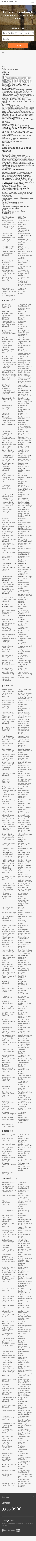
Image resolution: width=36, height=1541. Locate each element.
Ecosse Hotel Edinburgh (22, 406)
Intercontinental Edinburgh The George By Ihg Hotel (8, 235)
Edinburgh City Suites (23, 414)
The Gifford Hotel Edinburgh (8, 620)
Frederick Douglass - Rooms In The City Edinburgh (9, 828)
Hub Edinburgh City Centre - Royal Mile (8, 884)
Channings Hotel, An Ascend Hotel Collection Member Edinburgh (25, 380)
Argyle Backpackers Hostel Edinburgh (8, 1211)
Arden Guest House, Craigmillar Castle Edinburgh (9, 721)
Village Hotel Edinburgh (22, 669)
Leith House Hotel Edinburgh (8, 917)
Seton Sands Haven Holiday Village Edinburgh (8, 1425)
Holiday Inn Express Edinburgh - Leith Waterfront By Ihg (8, 861)
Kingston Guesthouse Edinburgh (22, 908)
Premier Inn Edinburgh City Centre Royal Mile (24, 992)
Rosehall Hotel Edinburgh (23, 579)
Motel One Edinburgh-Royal (7, 945)
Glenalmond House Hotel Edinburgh (24, 456)
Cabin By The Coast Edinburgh (24, 1228)
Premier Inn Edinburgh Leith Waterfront (23, 997)
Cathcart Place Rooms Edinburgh (8, 1241)
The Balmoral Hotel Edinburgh (8, 267)
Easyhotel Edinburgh (9, 1144)
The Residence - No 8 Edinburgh (24, 1462)
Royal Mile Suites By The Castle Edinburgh (25, 257)
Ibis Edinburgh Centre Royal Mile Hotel (8, 889)
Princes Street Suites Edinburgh (9, 564)
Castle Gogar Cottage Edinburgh (9, 1235)
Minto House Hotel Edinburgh (8, 938)
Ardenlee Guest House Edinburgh (24, 720)
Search (18, 46)
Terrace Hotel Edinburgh (6, 1160)
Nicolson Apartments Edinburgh (25, 536)
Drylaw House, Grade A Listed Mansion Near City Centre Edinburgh (25, 1284)
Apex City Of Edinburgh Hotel (23, 350)
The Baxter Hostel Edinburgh (24, 1437)
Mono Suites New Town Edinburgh (24, 938)
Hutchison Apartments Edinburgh (22, 1340)
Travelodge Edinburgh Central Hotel (8, 1102)
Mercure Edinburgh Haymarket (25, 523)
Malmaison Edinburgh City (23, 519)
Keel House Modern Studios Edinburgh (8, 1356)
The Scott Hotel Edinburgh (7, 650)
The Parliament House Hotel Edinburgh (23, 1064)
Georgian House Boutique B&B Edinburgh (23, 451)
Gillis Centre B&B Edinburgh (24, 831)
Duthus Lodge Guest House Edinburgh (25, 402)
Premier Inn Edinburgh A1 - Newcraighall (23, 983)
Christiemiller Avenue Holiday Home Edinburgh (24, 1241)
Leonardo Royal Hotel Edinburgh (23, 510)
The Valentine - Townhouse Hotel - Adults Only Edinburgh (8, 1078)
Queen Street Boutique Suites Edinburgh (23, 248)
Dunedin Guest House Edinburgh (24, 399)
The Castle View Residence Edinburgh (23, 1442)
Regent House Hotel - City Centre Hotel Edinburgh (9, 1014)
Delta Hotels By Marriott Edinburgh (24, 395)
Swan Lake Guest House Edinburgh (8, 1050)
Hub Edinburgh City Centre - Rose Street (25, 881)
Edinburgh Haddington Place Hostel (24, 1301)
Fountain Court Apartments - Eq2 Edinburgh (8, 433)
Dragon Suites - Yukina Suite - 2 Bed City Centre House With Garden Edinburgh (9, 1278)
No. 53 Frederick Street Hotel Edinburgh (23, 957)
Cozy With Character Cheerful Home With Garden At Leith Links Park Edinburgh (25, 1261)
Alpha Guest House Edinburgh (24, 717)
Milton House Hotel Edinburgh (24, 934)
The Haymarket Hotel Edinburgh (9, 1059)
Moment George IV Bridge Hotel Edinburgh (8, 528)
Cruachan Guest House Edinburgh (24, 791)
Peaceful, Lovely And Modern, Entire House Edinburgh (25, 1394)
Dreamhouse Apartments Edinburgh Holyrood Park (25, 1277)
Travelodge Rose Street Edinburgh (8, 1118)
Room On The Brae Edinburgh (24, 1017)
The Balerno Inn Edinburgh (7, 1437)
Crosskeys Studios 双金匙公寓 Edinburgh (9, 1272)
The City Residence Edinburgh (8, 1056)
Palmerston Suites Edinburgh (24, 557)
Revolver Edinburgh (8, 1411)
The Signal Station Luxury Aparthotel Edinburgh (24, 651)
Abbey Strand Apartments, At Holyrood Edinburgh (9, 332)
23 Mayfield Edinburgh (22, 218)
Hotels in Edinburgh (18, 12)
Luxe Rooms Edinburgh (6, 1374)
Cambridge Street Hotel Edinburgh (8, 1231)
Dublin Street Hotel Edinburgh (8, 1289)
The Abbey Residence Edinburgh (21, 1051)
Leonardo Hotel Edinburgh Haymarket (7, 511)
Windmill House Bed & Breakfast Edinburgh (25, 1485)
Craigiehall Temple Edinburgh (8, 1268)
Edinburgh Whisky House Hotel (8, 816)
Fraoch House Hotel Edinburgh (24, 443)
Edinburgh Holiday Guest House (24, 808)
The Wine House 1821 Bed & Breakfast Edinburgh (9, 662)
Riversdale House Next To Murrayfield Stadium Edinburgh (25, 1412)
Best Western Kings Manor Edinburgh (8, 755)
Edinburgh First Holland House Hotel (25, 1145)
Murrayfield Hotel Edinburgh (24, 532)
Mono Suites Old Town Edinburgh (7, 941)
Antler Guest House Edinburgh (24, 346)
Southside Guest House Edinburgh (24, 591)
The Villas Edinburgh (9, 1470)
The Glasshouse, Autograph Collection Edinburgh (9, 278)
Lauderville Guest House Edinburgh (24, 503)
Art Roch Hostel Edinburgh (23, 221)
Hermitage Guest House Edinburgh (8, 857)
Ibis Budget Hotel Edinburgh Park (24, 884)
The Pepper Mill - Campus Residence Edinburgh (8, 1069)
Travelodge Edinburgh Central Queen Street (8, 1108)
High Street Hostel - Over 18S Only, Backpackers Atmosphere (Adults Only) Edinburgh (8, 1342)
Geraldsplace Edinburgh (22, 1322)
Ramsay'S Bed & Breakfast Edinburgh (9, 1156)
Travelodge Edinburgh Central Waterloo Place (24, 1108)
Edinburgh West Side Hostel (9, 1315)
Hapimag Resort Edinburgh (23, 464)
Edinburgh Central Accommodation (8, 1297)
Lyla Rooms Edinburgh (6, 240)
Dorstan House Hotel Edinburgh (25, 800)
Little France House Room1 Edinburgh (8, 1371)
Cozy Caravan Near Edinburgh (24, 1255)
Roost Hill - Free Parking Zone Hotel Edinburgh (8, 1021)
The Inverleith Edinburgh (23, 1450)
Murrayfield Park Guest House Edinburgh (23, 946)
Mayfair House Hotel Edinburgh (25, 1148)
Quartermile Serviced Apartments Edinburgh (25, 1407)
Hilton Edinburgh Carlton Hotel (24, 474)
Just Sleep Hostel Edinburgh (7, 1352)
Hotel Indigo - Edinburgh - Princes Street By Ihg (8, 486)
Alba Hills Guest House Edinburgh (24, 713)
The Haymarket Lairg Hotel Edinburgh (25, 1059)
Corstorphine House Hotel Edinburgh (25, 780)
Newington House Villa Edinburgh (24, 1389)
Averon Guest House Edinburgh (9, 740)
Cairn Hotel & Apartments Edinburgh (6, 767)
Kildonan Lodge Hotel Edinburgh (7, 499)
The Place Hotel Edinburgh (23, 631)
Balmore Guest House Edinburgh (8, 750)
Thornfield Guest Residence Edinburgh (24, 1088)
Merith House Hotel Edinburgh (8, 934)
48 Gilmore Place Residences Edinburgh (24, 1191)
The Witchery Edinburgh (22, 289)
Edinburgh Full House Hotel (7, 808)
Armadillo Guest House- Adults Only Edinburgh (24, 1211)
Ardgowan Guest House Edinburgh (24, 724)
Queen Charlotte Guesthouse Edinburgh (23, 1008)
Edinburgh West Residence (23, 421)
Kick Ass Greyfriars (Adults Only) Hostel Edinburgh (8, 1362)
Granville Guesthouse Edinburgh (22, 839)
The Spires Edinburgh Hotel (23, 1069)
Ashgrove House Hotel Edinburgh (23, 737)
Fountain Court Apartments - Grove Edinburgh (24, 433)
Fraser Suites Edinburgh (6, 447)
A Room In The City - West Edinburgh (25, 694)
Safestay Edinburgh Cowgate (24, 1417)
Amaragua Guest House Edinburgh (8, 221)
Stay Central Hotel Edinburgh (8, 1039)
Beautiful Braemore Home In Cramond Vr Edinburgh (25, 750)
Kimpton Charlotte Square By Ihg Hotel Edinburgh (25, 235)
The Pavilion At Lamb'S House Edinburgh (7, 1459)
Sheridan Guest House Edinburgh (8, 583)
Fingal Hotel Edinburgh (22, 225)
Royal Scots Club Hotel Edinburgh (23, 1020)
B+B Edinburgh (7, 361)
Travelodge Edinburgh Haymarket (22, 1113)
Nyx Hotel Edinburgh (9, 552)
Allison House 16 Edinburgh (7, 342)
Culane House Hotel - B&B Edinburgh (25, 391)
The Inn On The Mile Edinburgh (9, 624)
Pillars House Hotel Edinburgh (8, 973)
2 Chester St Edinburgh (22, 1183)
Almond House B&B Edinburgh (24, 1202)
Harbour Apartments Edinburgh (25, 1326)
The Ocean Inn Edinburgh (23, 1454)
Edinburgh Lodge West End (24, 418)
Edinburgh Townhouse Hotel (24, 812)
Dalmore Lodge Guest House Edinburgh (23, 796)
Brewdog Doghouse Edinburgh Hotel (8, 371)
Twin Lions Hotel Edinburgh (23, 1164)
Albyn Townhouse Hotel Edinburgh (8, 338)
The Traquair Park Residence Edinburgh (24, 1466)
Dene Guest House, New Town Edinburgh (8, 801)
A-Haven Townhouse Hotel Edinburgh (25, 698)
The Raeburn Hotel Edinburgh (8, 635)
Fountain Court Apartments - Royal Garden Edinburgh (24, 438)
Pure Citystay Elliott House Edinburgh (8, 1007)
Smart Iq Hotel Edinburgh (23, 587)
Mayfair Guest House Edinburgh (9, 1380)
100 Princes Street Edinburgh (8, 218)
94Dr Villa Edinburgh (9, 1196)
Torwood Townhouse (25, 1474)
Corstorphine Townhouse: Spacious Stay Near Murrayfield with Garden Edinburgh (8, 1258)
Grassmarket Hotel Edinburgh (8, 460)
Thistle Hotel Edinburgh (6, 1087)
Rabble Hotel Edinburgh (22, 564)
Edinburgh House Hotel (8, 812)
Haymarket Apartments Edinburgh (6, 468)
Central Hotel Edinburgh (6, 379)
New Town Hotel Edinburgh (7, 536)
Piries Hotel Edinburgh (22, 973)
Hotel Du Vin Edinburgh (22, 482)
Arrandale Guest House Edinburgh (8, 737)
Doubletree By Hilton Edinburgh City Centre (9, 399)
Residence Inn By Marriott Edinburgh (24, 568)
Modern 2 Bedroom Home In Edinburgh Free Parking (24, 1381)
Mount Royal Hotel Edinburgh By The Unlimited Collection (25, 528)
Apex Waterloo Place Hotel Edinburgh (9, 357)
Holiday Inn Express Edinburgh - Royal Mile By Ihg (25, 861)
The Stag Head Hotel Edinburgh (9, 1465)
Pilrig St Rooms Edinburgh (23, 1398)
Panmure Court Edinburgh (7, 1393)
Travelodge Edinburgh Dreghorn (9, 1113)
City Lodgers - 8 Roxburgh (7, 1246)
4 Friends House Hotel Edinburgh (23, 1187)
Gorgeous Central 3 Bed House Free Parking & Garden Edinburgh (8, 1328)
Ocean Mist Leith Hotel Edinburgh (24, 553)
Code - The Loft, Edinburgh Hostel (8, 1250)
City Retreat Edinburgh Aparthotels (6, 386)
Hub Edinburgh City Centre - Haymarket (25, 877)
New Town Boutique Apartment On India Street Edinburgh (25, 951)
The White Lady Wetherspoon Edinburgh (23, 1082)
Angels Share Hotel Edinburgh (24, 342)
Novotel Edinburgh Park (24, 549)
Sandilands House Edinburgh (24, 1024)
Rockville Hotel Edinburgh (23, 1013)
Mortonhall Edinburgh (6, 1385)
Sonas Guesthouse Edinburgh (24, 1032)
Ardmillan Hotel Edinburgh (23, 1135)
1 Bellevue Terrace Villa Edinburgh (8, 1183)
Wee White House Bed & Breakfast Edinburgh (24, 1168)
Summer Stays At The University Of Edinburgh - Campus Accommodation (25, 1045)
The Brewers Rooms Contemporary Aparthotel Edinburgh (8, 612)
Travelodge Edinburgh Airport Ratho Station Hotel (24, 1097)
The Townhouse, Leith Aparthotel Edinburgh (23, 656)
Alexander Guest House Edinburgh (24, 338)
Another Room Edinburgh (7, 346)
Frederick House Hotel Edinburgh (23, 447)
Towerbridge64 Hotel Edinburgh (25, 1093)
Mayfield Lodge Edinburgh (7, 1152)
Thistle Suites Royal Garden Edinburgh (24, 661)
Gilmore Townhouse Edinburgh (25, 835)
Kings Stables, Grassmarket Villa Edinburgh (24, 1362)
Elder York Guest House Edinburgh (24, 816)
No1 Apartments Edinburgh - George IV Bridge (8, 544)
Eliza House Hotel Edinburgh (8, 819)
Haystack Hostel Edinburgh (7, 1334)
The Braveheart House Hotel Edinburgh (7, 1442)
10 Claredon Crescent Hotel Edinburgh (7, 306)
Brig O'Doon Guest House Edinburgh (8, 763)
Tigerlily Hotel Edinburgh (23, 665)
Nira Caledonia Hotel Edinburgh (9, 540)
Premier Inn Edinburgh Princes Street (24, 1003)
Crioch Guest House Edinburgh (25, 787)
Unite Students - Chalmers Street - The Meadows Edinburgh (24, 1119)
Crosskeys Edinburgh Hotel (9, 791)
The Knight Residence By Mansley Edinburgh (8, 628)
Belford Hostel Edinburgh (7, 1220)
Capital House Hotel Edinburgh (8, 774)
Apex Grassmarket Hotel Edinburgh (24, 354)
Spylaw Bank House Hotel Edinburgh (8, 1036)
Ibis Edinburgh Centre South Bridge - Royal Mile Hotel (25, 889)
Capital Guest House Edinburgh (25, 770)
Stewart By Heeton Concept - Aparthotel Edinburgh (9, 599)
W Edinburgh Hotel (8, 296)
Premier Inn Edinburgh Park (7, 1002)
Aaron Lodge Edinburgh (22, 327)
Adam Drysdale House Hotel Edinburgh (7, 706)
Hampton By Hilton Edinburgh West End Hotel (25, 844)
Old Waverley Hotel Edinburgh (24, 965)
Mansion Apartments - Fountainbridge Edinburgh (25, 1375)
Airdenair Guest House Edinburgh (8, 713)
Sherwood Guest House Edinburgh (24, 583)
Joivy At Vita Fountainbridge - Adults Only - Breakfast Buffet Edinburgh (24, 901)
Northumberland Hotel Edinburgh (8, 965)
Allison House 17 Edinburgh (7, 717)
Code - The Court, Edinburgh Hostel (24, 1246)
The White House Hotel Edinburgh (24, 1471)
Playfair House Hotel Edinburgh (9, 977)
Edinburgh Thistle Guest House (8, 1148)
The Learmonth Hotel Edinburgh (25, 1160)
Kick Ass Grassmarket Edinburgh (22, 1357)
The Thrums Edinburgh (22, 1072)
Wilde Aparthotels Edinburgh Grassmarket (8, 679)
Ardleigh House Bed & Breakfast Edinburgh (8, 729)
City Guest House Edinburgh (24, 776)
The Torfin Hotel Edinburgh (7, 656)
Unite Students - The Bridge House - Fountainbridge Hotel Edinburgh (25, 1478)
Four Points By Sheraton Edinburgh (9, 443)
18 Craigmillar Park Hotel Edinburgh (24, 305)
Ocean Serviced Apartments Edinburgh (7, 557)
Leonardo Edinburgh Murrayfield (25, 506)
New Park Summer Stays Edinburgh (24, 1385)
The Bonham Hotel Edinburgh (24, 267)
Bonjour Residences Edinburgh (25, 1224)
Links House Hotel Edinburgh (24, 1367)
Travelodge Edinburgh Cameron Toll (9, 1164)
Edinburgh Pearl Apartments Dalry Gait (24, 1307)
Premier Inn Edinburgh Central (24, 987)
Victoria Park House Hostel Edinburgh (8, 1484)
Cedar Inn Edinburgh (25, 773)
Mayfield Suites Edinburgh (23, 926)
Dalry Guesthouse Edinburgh (24, 1272)
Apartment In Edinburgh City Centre (23, 1206)
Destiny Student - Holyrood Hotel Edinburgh (24, 1140)
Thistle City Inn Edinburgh (7, 1475)
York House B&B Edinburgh (7, 1173)
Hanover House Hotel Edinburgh (25, 849)
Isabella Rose (22, 1344)
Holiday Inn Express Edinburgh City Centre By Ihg (8, 867)
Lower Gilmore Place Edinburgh (25, 1371)
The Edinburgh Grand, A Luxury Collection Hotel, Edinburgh (23, 272)
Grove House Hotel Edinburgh (8, 464)
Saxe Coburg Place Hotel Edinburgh (24, 1421)
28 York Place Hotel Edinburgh (24, 690)
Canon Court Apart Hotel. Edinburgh (24, 371)
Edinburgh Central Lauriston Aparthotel (25, 1297)
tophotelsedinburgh (9, 1)
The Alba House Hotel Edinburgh (7, 605)
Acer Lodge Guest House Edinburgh (24, 331)
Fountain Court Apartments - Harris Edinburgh (8, 438)
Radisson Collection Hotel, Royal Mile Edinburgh (8, 253)
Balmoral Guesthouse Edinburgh (22, 745)
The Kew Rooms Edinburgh (7, 1454)
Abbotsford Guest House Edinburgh (8, 701)
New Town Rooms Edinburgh (8, 1389)
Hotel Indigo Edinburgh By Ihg (24, 486)
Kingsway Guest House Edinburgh (8, 503)
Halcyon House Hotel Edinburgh (9, 844)
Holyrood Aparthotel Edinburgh (25, 478)
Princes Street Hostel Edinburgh (9, 1406)
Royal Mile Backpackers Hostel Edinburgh (8, 1417)
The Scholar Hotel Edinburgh (8, 647)
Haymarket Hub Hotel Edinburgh (7, 853)
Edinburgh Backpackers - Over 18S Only (24, 1292)
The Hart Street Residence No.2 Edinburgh (7, 1447)
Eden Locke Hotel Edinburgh (24, 410)
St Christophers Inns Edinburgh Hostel (25, 1036)
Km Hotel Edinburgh (9, 913)
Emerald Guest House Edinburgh (24, 819)
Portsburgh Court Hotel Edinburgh (24, 1152)
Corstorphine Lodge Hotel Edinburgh (25, 784)
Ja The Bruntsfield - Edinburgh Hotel (8, 495)
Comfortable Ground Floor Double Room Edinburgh (25, 1250)
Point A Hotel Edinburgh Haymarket (22, 977)
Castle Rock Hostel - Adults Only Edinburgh (24, 1236)
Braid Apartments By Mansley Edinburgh (25, 367)
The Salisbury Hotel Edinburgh (24, 639)
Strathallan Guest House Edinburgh (24, 1039)
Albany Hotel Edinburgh (22, 335)
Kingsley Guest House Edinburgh (24, 499)
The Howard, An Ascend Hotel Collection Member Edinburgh (24, 283)
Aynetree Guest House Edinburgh (24, 740)
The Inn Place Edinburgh (22, 624)
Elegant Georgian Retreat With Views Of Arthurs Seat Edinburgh (24, 1317)
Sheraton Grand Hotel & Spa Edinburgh (7, 262)
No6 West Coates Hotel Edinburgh (24, 961)
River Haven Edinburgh (22, 1156)
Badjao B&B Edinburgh (22, 1216)
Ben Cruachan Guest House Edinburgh (25, 1220)
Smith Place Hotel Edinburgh (24, 1028)
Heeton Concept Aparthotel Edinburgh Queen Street (24, 469)
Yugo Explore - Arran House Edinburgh (9, 1125)
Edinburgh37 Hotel (8, 424)
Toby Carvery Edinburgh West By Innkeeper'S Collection (8, 1094)
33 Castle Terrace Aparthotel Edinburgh (24, 317)
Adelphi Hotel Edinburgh (22, 705)
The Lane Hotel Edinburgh (23, 628)
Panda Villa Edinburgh (22, 561)
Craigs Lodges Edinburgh (23, 1268)
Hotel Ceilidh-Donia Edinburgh (8, 871)
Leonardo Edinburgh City (25, 917)
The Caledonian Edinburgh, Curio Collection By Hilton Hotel (8, 272)
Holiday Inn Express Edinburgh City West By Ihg (25, 867)
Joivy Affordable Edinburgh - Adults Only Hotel (24, 1347)
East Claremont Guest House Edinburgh (7, 407)
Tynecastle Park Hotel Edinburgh (7, 669)
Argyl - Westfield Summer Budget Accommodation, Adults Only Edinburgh (24, 730)
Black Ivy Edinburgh (25, 361)
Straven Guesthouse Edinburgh (9, 1043)
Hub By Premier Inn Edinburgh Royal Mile (8, 877)
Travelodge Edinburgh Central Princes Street (24, 1102)
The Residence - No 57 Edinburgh (24, 1458)
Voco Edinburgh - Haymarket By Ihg (8, 673)
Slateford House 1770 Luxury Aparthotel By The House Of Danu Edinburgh (8, 589)
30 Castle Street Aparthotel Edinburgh (7, 694)
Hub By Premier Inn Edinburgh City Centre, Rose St (24, 872)
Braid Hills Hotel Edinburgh (23, 759)
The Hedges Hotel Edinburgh (24, 278)
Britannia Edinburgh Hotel (25, 763)
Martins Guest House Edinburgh (9, 926)
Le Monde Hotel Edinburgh (7, 506)
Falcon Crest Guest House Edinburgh (8, 823)
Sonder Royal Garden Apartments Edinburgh (25, 1425)
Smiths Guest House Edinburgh (9, 1032)
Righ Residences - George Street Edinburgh (24, 573)
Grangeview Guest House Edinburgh (8, 838)
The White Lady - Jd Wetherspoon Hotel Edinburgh (24, 1077)
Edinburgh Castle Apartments (24, 804)
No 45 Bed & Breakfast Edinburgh (25, 540)
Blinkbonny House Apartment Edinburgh (8, 1224)
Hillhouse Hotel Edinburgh (23, 857)
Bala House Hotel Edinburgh (8, 744)
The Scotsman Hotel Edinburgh (25, 647)
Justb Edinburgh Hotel (23, 495)
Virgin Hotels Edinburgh (22, 292)
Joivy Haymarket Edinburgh (7, 908)
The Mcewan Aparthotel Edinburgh (6, 1064)
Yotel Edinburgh (23, 677)
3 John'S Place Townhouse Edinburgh (6, 317)
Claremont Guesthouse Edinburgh (6, 781)
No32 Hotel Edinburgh (6, 961)
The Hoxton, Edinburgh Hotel (23, 620)
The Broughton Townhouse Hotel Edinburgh (24, 612)
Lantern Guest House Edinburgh (25, 913)
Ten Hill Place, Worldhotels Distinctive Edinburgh (23, 600)
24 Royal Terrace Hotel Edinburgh (7, 312)
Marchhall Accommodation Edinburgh (23, 921)
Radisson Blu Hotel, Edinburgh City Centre (8, 569)
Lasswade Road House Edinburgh (8, 1367)
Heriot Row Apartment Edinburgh (22, 1334)
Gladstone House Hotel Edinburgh (8, 456)
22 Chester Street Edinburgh (24, 309)
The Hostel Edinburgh (21, 1447)
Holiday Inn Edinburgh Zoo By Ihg (8, 479)
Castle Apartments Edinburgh (24, 1231)
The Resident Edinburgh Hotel (23, 635)
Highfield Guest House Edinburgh (8, 474)
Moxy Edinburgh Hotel (7, 532)
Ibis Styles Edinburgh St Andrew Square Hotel (7, 895)
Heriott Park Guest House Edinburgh (24, 853)
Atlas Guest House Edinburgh (8, 1139)
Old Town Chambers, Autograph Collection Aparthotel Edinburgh (25, 241)
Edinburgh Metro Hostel (8, 1306)
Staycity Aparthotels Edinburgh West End (25, 595)
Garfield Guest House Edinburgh (8, 451)
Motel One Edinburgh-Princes (24, 941)
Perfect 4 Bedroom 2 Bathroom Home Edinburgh (9, 1399)
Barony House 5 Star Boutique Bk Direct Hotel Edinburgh (9, 226)
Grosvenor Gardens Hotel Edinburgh (24, 460)
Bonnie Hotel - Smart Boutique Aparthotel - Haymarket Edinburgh (9, 365)
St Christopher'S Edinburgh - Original (25, 1430)
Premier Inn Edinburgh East (7, 997)
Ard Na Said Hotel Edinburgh (24, 357)
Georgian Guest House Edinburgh (24, 827)
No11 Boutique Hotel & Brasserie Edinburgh (25, 544)
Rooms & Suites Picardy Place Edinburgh (7, 578)
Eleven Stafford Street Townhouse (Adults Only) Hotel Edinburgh (24, 427)
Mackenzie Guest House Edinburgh (8, 921)
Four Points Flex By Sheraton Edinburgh (25, 823)
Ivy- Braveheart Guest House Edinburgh (23, 894)
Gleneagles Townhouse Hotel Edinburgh (24, 230)
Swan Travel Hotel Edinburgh (24, 1434)
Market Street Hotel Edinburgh (8, 523)
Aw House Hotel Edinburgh (7, 1216)
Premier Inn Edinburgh (6, 982)
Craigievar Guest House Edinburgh (8, 787)
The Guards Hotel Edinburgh (24, 1056)
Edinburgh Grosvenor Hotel (7, 418)
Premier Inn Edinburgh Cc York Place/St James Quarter (8, 989)
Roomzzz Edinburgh (25, 577)
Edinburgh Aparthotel (5, 414)
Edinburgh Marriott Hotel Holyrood (8, 421)
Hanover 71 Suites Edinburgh (8, 849)
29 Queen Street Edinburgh (23, 312)
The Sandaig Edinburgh (22, 643)
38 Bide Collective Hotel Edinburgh (8, 1187)
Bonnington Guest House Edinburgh (24, 363)
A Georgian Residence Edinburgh (22, 322)
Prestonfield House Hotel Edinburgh (8, 247)
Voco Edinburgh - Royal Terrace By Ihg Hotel (25, 673)
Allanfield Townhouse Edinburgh (6, 1202)
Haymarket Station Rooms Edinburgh (24, 1330)
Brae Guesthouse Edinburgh (8, 759)
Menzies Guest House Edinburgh (24, 930)
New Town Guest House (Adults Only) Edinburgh (8, 957)
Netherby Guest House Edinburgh (8, 951)
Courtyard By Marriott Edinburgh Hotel (24, 386)
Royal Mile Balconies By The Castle (25, 252)
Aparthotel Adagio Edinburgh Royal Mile (8, 350)
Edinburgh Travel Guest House (24, 1312)
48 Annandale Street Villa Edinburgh (9, 1191)
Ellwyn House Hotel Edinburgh (8, 1322)
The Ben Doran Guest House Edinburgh (23, 606)
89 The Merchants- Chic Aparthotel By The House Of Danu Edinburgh (8, 323)
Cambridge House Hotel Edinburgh (24, 766)
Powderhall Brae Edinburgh (23, 1402)
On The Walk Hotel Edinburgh (8, 969)
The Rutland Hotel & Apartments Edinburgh (9, 640)
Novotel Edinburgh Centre (8, 549)
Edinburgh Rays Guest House (7, 1312)
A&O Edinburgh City (9, 1135)
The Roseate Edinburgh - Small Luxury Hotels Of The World (9, 290)
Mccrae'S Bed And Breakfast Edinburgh (9, 930)
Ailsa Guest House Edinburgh (24, 709)
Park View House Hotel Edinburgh (23, 969)
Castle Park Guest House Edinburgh (24, 375)
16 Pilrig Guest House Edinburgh (8, 690)
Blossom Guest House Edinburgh (24, 755)
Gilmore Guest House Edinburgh (8, 835)
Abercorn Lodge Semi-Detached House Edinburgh (24, 1197)
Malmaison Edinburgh (6, 519)
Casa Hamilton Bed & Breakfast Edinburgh (9, 375)
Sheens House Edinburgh (7, 1028)
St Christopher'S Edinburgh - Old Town (7, 1430)
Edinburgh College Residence (8, 1301)
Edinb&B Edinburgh (25, 1289)
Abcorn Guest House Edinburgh (25, 701)
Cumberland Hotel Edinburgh (8, 795)
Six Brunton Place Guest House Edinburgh (24, 262)
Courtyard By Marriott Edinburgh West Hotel (8, 392)
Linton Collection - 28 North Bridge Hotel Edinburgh (25, 515)
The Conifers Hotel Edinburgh (24, 616)
